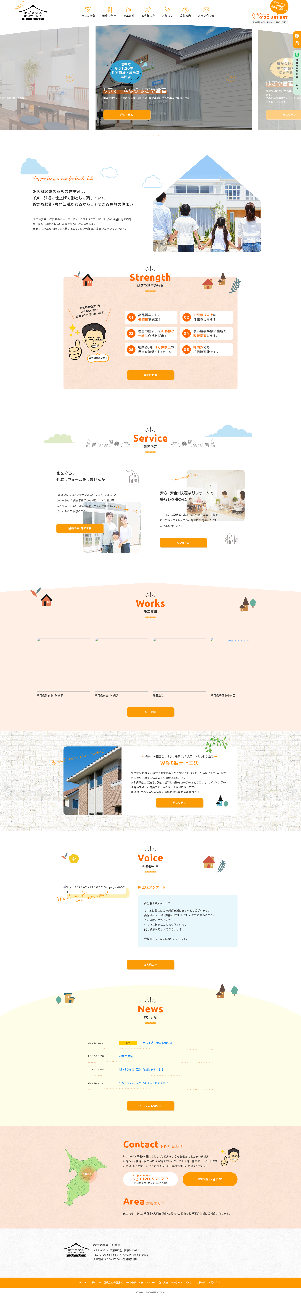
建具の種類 (126, 1056)
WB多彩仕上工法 (134, 1282)
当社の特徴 (88, 15)
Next (231, 78)
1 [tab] (143, 135)
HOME (83, 1282)
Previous (70, 78)
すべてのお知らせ (150, 1106)
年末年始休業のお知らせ (157, 1042)
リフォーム (183, 542)
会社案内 (185, 15)
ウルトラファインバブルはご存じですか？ (143, 1083)
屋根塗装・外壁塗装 (80, 528)
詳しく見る (103, 114)
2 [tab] (148, 135)
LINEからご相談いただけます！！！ (141, 1069)
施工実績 (129, 15)
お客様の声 (148, 15)
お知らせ (167, 15)
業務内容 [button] (107, 15)
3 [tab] (153, 135)
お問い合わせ (206, 15)
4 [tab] (158, 135)
